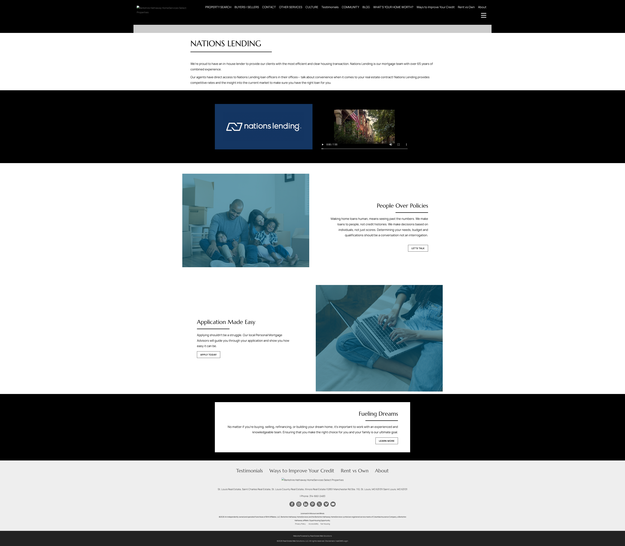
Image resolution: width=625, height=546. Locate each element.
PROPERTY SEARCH (218, 7)
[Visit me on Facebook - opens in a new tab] (292, 504)
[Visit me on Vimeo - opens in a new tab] (326, 504)
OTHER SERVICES (290, 7)
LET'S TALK (418, 248)
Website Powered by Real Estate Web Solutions (312, 536)
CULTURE (312, 7)
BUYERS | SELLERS (247, 7)
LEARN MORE (387, 440)
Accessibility (314, 524)
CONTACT (269, 7)
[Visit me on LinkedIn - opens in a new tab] (305, 504)
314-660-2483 (317, 496)
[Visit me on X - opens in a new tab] (319, 504)
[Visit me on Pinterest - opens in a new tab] (312, 504)
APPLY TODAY (208, 354)
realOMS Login (342, 541)
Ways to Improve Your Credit (436, 7)
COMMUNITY (350, 7)
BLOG (366, 7)
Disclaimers (330, 541)
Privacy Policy (300, 524)
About (482, 7)
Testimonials (330, 7)
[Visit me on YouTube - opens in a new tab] (333, 504)
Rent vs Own (466, 7)
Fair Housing (325, 524)
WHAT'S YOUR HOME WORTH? (393, 7)
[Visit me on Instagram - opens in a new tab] (298, 504)
